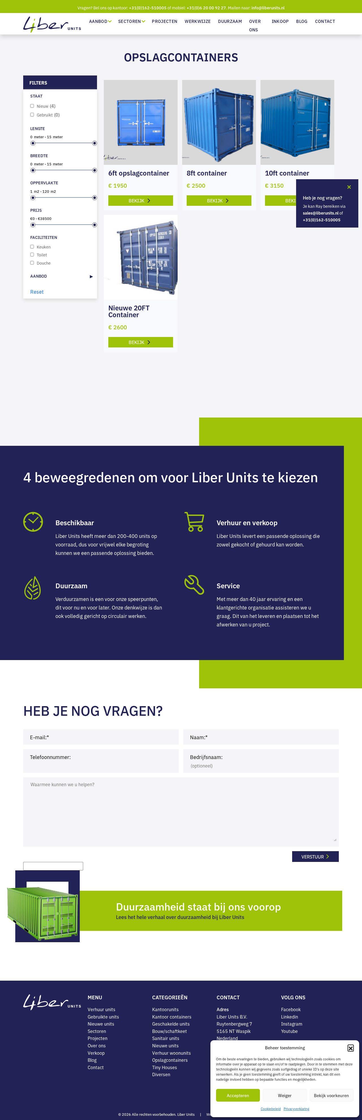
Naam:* (199, 737)
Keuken (44, 246)
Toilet (42, 254)
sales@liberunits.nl (321, 213)
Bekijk (137, 200)
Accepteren (238, 1095)
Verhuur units (101, 1009)
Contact (325, 21)
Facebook (291, 1009)
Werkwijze (198, 21)
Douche (44, 262)
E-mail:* (39, 737)
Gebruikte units (103, 1016)
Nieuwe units (101, 1023)
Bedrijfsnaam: (206, 756)
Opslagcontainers (170, 1060)
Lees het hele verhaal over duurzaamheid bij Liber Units (180, 916)
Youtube (289, 1031)
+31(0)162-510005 (148, 7)
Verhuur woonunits (171, 1053)
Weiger (285, 1095)
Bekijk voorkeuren (331, 1095)
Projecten (164, 21)
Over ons (255, 25)
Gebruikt (48, 115)
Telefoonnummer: (50, 756)
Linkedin (289, 1016)
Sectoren (129, 21)
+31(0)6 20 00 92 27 (206, 7)
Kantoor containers (171, 1016)
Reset (37, 291)
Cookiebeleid (271, 1108)
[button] (351, 1047)
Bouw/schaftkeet (169, 1031)
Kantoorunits (165, 1009)
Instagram (291, 1023)
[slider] (33, 143)
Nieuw (46, 106)
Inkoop (280, 21)
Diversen (161, 1074)
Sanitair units (165, 1038)
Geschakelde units (171, 1023)
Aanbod (98, 21)
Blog (301, 21)
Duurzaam (230, 21)
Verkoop (96, 1053)
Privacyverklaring (296, 1108)
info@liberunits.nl (268, 7)
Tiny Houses (164, 1067)
